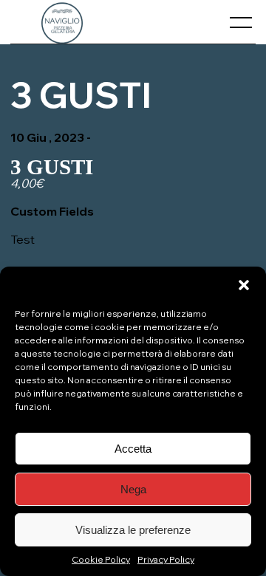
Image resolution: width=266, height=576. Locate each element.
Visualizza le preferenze (133, 530)
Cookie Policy (101, 559)
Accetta (133, 448)
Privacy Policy (165, 559)
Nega (133, 489)
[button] (243, 285)
